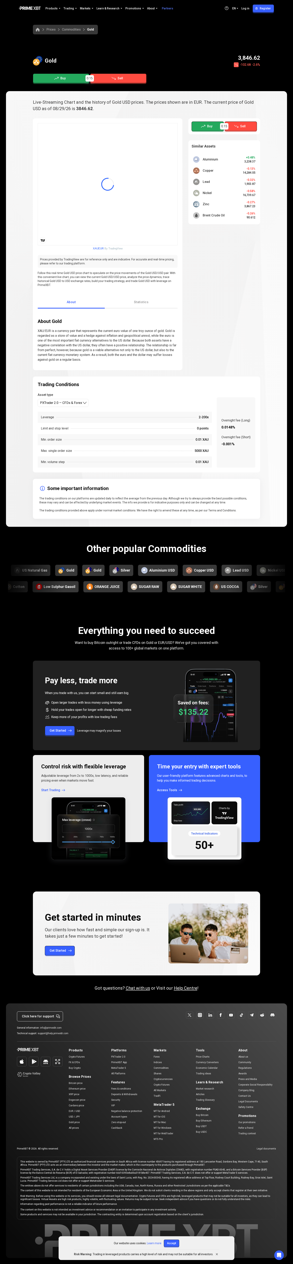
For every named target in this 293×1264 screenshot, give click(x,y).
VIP (113, 1105)
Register (265, 8)
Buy (63, 78)
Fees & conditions (121, 1088)
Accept (171, 1243)
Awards (242, 1073)
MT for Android (162, 1111)
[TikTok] (241, 1015)
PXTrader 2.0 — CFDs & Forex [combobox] (61, 403)
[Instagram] (200, 1015)
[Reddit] (262, 1015)
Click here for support (38, 1016)
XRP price (74, 1094)
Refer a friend (245, 1128)
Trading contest (247, 1133)
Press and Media (247, 1079)
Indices (158, 1062)
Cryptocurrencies (163, 1079)
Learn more (154, 1243)
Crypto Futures (77, 1056)
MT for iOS (159, 1116)
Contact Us (244, 1096)
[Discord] (272, 1015)
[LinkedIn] (210, 1015)
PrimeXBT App (119, 1062)
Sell (120, 78)
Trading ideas (203, 1073)
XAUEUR (98, 248)
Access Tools (167, 790)
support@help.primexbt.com (53, 1033)
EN (234, 8)
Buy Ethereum (203, 1120)
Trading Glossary (205, 1100)
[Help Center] (226, 8)
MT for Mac (160, 1122)
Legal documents (266, 1148)
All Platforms (118, 1073)
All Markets (160, 1090)
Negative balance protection (126, 1111)
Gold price (74, 1122)
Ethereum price (77, 1088)
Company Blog (246, 1090)
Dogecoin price (77, 1100)
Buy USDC (201, 1132)
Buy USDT (201, 1126)
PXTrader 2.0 (118, 1056)
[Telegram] (251, 1015)
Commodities (71, 29)
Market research (205, 1088)
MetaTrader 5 (118, 1068)
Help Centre (185, 988)
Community (244, 1062)
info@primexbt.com (51, 1027)
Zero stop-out (118, 1122)
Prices (51, 29)
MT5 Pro (158, 1139)
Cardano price (76, 1105)
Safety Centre (245, 1107)
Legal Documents (248, 1101)
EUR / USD (74, 1111)
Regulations (245, 1068)
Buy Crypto (75, 1068)
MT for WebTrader (163, 1133)
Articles (200, 1094)
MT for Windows (162, 1128)
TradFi (157, 1096)
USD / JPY (74, 1116)
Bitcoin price (76, 1083)
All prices (74, 1128)
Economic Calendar (207, 1068)
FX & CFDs (74, 1062)
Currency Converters (207, 1062)
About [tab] (71, 302)
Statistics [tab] (141, 302)
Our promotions (247, 1122)
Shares (157, 1073)
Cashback (116, 1128)
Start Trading (50, 790)
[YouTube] (231, 1015)
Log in (245, 8)
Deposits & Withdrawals (124, 1094)
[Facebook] (220, 1015)
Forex (157, 1056)
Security (115, 1100)
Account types (119, 1116)
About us (243, 1056)
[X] (189, 1015)
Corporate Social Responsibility (255, 1084)
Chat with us (138, 988)
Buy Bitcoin (202, 1115)
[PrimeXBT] (30, 8)
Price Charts (202, 1056)
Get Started (58, 730)
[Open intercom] (279, 1255)
